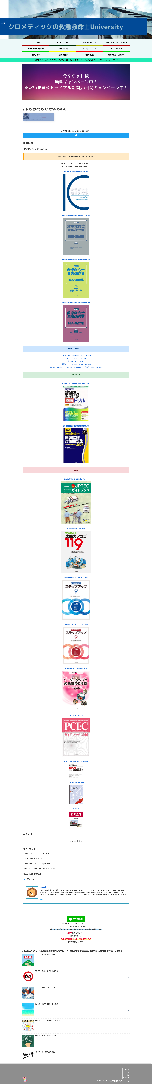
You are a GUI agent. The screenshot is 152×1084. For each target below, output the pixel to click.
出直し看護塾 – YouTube (76, 361)
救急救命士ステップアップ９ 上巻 (76, 577)
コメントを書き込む (76, 841)
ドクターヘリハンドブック (76, 782)
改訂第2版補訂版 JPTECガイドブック (76, 479)
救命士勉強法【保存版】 (32, 874)
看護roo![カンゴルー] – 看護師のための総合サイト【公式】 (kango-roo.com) (76, 367)
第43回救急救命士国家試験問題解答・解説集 (76, 215)
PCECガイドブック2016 (76, 715)
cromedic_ (44, 887)
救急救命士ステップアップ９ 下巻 (76, 624)
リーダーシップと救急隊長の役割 (76, 668)
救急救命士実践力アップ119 (76, 528)
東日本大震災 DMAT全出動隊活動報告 (76, 761)
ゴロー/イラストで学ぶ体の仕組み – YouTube (76, 355)
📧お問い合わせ (29, 879)
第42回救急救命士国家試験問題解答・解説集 (76, 259)
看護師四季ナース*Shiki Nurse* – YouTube (76, 364)
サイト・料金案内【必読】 (33, 858)
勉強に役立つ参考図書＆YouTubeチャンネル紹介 (41, 869)
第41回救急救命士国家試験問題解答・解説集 (76, 302)
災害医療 (76, 808)
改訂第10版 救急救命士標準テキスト (76, 171)
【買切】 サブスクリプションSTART (36, 853)
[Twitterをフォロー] (76, 135)
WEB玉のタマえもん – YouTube (76, 358)
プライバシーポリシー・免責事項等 (36, 863)
